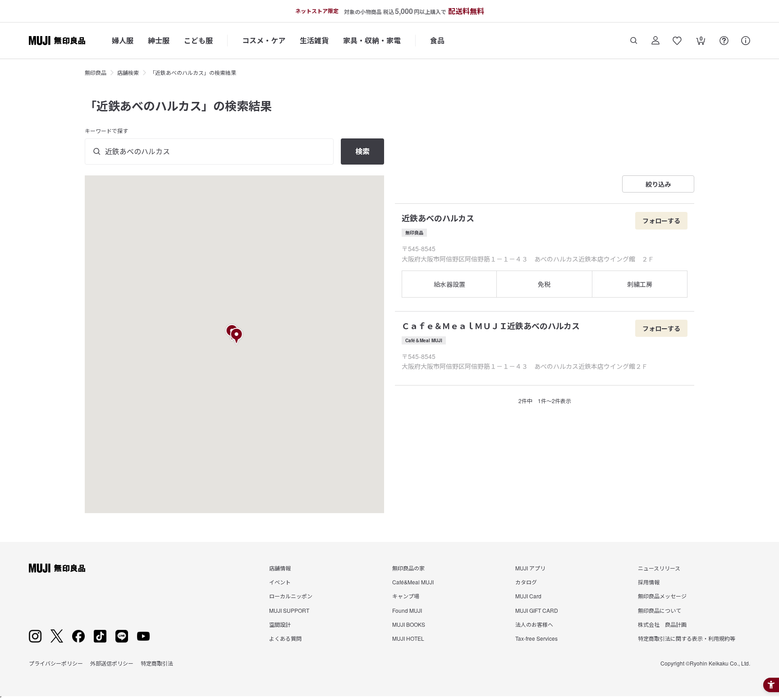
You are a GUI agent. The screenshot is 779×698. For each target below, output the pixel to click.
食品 (437, 40)
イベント (280, 582)
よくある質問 (285, 638)
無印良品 (95, 72)
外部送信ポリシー (111, 663)
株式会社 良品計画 (662, 624)
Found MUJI (407, 610)
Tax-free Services (536, 638)
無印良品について (659, 610)
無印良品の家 (408, 568)
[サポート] (746, 41)
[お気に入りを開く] (677, 40)
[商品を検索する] (633, 40)
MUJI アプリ (530, 568)
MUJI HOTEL (408, 638)
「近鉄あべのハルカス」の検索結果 (193, 72)
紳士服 (159, 40)
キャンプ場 (405, 596)
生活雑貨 (314, 40)
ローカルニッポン (290, 596)
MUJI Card (528, 596)
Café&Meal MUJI (413, 582)
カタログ (526, 582)
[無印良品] (57, 568)
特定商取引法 (157, 663)
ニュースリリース (659, 568)
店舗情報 (280, 568)
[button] (236, 336)
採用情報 (649, 582)
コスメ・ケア (263, 40)
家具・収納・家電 (372, 40)
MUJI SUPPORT (289, 610)
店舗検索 (128, 72)
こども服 (198, 40)
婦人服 (122, 40)
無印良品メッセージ (662, 596)
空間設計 (280, 624)
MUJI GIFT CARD (536, 610)
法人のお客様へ (534, 624)
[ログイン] (655, 41)
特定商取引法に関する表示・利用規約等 (686, 638)
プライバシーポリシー (56, 663)
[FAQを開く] (724, 40)
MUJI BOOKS (408, 624)
